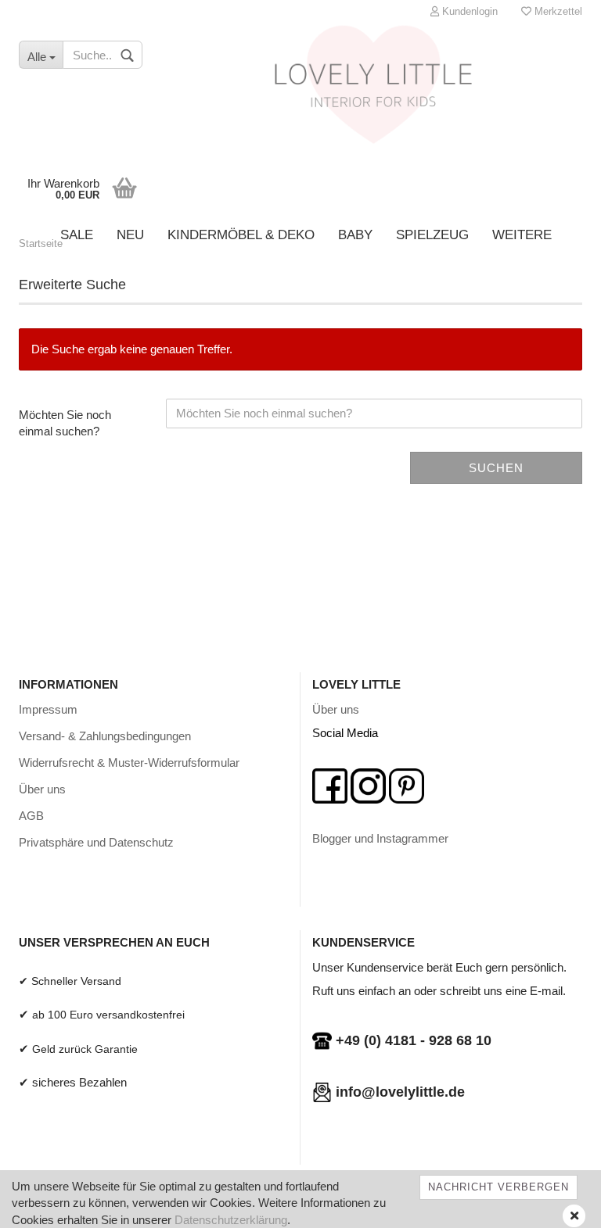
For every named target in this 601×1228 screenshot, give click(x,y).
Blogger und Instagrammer (380, 838)
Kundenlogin (468, 11)
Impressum (48, 709)
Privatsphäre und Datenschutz (96, 842)
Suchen (496, 467)
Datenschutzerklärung (231, 1219)
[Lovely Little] (374, 89)
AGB (31, 815)
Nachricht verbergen (498, 1187)
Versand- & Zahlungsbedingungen (105, 736)
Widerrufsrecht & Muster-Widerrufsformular (129, 762)
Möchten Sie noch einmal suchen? (65, 423)
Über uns (42, 789)
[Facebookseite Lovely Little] (329, 784)
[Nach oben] (557, 1204)
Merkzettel (556, 11)
